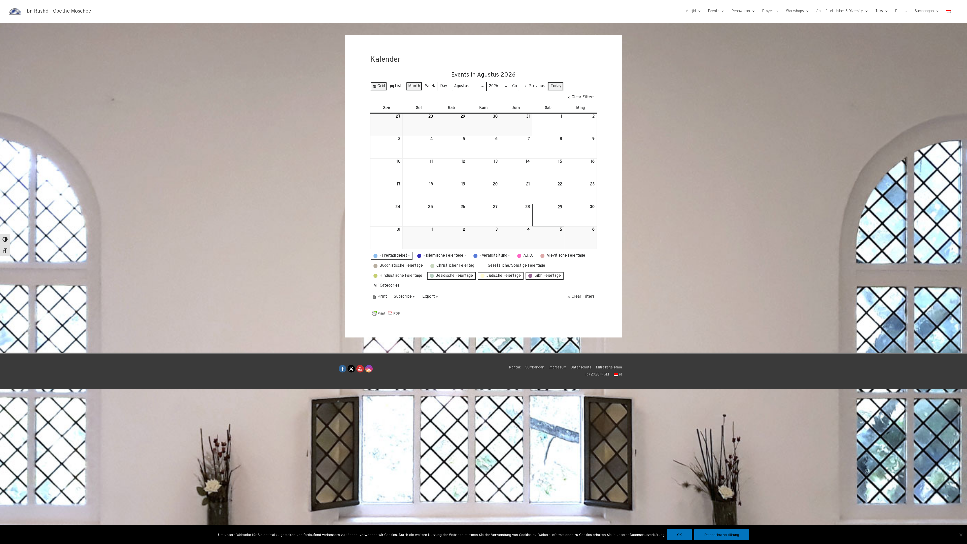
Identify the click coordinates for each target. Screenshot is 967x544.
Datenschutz (581, 367)
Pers (899, 11)
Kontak (515, 367)
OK (679, 535)
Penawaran (741, 11)
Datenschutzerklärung (721, 535)
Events (713, 11)
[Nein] (960, 534)
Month (414, 86)
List (396, 87)
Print (379, 297)
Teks (879, 11)
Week (430, 86)
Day (443, 86)
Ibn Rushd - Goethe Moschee (58, 11)
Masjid (690, 11)
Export (428, 296)
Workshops (795, 11)
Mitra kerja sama (609, 367)
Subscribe (403, 296)
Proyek (768, 11)
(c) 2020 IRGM (597, 374)
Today (556, 86)
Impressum (557, 367)
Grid (378, 87)
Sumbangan (924, 11)
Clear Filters (583, 97)
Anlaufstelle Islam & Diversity (839, 11)
